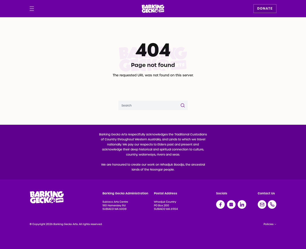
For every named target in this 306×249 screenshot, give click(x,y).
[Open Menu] (32, 8)
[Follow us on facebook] (220, 204)
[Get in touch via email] (262, 204)
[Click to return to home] (153, 8)
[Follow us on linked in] (242, 204)
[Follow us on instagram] (231, 204)
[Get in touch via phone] (272, 204)
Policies (268, 224)
